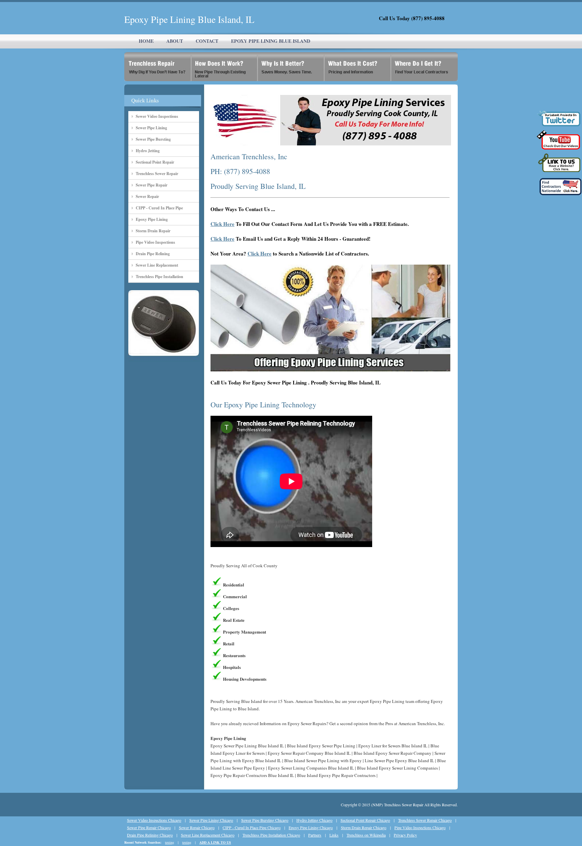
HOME (146, 40)
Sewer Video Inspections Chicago (154, 820)
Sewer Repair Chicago (197, 827)
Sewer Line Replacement (157, 265)
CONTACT (207, 40)
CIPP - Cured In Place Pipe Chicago (252, 827)
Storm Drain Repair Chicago (363, 827)
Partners (314, 835)
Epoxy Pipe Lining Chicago (311, 827)
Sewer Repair (147, 196)
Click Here (222, 224)
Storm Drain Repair (153, 231)
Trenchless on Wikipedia (366, 835)
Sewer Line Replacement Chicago (207, 835)
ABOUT (174, 40)
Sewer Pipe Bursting (153, 139)
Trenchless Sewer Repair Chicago (425, 820)
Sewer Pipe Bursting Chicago (264, 820)
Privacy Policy (405, 835)
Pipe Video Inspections (155, 242)
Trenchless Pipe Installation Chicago (271, 835)
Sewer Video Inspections (157, 116)
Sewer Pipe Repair (151, 185)
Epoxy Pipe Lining (152, 219)
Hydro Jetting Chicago (314, 820)
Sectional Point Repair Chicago (365, 820)
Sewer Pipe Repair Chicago (149, 827)
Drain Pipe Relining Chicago (150, 835)
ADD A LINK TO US (215, 842)
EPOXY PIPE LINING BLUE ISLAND (270, 40)
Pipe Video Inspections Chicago (420, 827)
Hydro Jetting (148, 151)
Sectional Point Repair (155, 162)
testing (169, 842)
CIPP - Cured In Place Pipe (159, 208)
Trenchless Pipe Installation (159, 276)
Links (333, 835)
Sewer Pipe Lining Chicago (211, 820)
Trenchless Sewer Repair (157, 173)
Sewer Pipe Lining (151, 128)
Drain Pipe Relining (153, 254)
